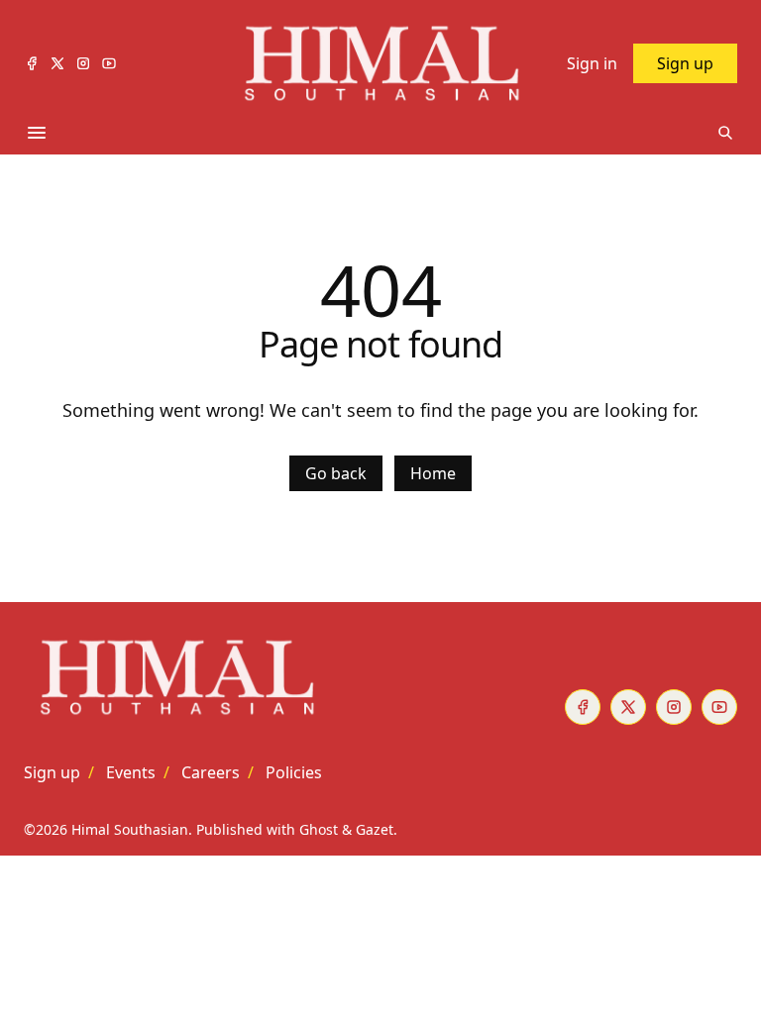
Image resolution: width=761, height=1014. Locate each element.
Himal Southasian (129, 829)
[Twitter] (57, 63)
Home (433, 473)
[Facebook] (32, 63)
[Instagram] (83, 63)
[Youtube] (109, 63)
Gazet (374, 829)
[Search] (725, 133)
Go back (336, 473)
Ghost (318, 829)
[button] (52, 772)
